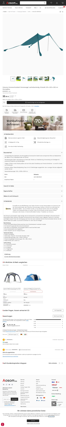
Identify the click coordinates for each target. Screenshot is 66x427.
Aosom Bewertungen (40, 390)
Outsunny (36, 174)
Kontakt (22, 385)
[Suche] (44, 2)
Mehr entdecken (53, 363)
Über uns (38, 381)
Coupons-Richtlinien (25, 397)
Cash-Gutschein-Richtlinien (24, 400)
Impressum (38, 387)
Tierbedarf (28, 7)
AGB (9, 404)
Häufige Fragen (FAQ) (25, 387)
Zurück (5, 11)
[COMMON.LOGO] (12, 3)
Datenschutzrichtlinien (9, 405)
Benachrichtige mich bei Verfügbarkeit (36, 102)
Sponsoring (23, 403)
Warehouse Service (25, 395)
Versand (22, 389)
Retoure (22, 383)
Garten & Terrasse (7, 7)
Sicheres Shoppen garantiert (25, 393)
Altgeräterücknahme (25, 402)
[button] (33, 152)
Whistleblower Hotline (41, 392)
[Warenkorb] (62, 3)
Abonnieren (14, 399)
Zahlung (22, 381)
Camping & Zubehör (21, 11)
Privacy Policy (51, 416)
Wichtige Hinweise (25, 390)
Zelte (29, 11)
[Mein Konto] (57, 3)
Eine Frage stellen (58, 310)
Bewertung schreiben (58, 316)
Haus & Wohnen (19, 7)
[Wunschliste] (51, 3)
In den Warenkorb (13, 291)
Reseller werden (39, 389)
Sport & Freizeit (11, 11)
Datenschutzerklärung (41, 385)
